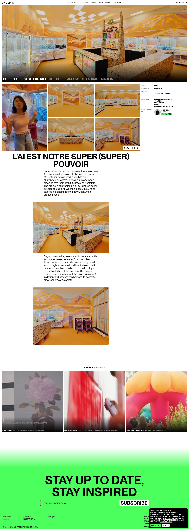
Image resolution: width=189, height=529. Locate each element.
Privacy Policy (166, 522)
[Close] (186, 510)
